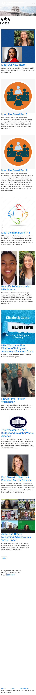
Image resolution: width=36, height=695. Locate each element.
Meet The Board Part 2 (14, 170)
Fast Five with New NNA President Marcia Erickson (16, 479)
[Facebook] (18, 595)
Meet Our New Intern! (13, 64)
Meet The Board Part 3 (14, 114)
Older (4, 558)
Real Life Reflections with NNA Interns (15, 288)
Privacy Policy (24, 688)
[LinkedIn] (18, 668)
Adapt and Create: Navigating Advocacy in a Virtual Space (16, 536)
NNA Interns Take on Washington (13, 400)
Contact (12, 688)
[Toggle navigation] (33, 3)
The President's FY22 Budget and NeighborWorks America (17, 432)
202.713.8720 (10, 575)
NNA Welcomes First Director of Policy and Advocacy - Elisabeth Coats (17, 348)
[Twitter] (18, 631)
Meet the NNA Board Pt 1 (15, 232)
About (3, 688)
